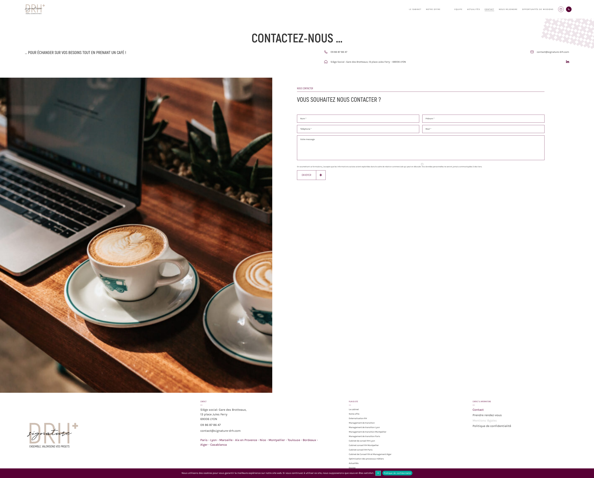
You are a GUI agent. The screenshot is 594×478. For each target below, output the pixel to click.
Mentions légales (485, 420)
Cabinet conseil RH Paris (360, 449)
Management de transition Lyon (364, 427)
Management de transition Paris (364, 436)
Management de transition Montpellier (367, 432)
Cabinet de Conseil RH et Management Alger (370, 454)
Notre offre (354, 414)
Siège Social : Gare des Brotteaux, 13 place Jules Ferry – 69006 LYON (368, 61)
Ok (378, 473)
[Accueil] (35, 13)
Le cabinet (415, 9)
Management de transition (362, 423)
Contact (489, 9)
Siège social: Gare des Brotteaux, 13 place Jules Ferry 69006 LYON (223, 414)
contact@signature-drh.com (553, 51)
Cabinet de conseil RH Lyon (362, 440)
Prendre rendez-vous (487, 415)
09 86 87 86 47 (339, 51)
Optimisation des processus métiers (366, 458)
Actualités (473, 9)
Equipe (458, 9)
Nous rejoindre (508, 9)
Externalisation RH (358, 418)
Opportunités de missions (537, 9)
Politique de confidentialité (492, 426)
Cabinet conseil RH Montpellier (364, 445)
